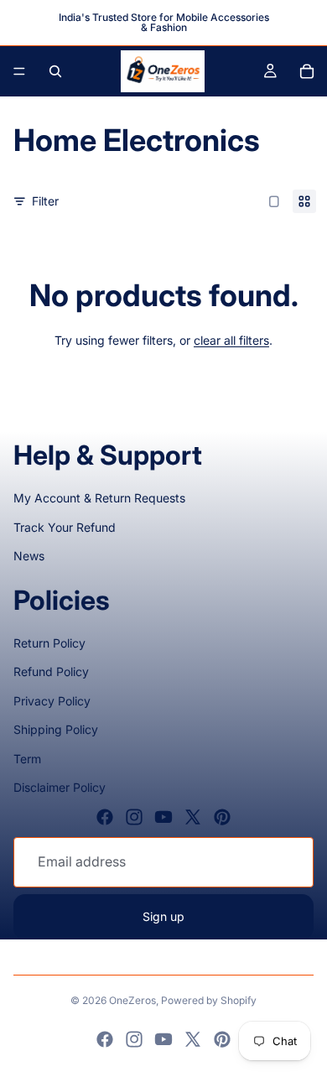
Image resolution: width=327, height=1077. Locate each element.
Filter (45, 201)
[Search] (55, 71)
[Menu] (19, 71)
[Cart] (306, 71)
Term (27, 759)
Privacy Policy (52, 701)
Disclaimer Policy (59, 787)
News (28, 556)
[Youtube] (163, 817)
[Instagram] (134, 817)
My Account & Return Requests (99, 498)
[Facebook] (105, 817)
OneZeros (132, 1000)
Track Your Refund (64, 527)
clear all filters (231, 340)
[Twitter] (193, 817)
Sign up (163, 916)
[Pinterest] (222, 817)
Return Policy (49, 643)
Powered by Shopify (209, 1000)
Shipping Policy (55, 729)
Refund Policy (51, 671)
